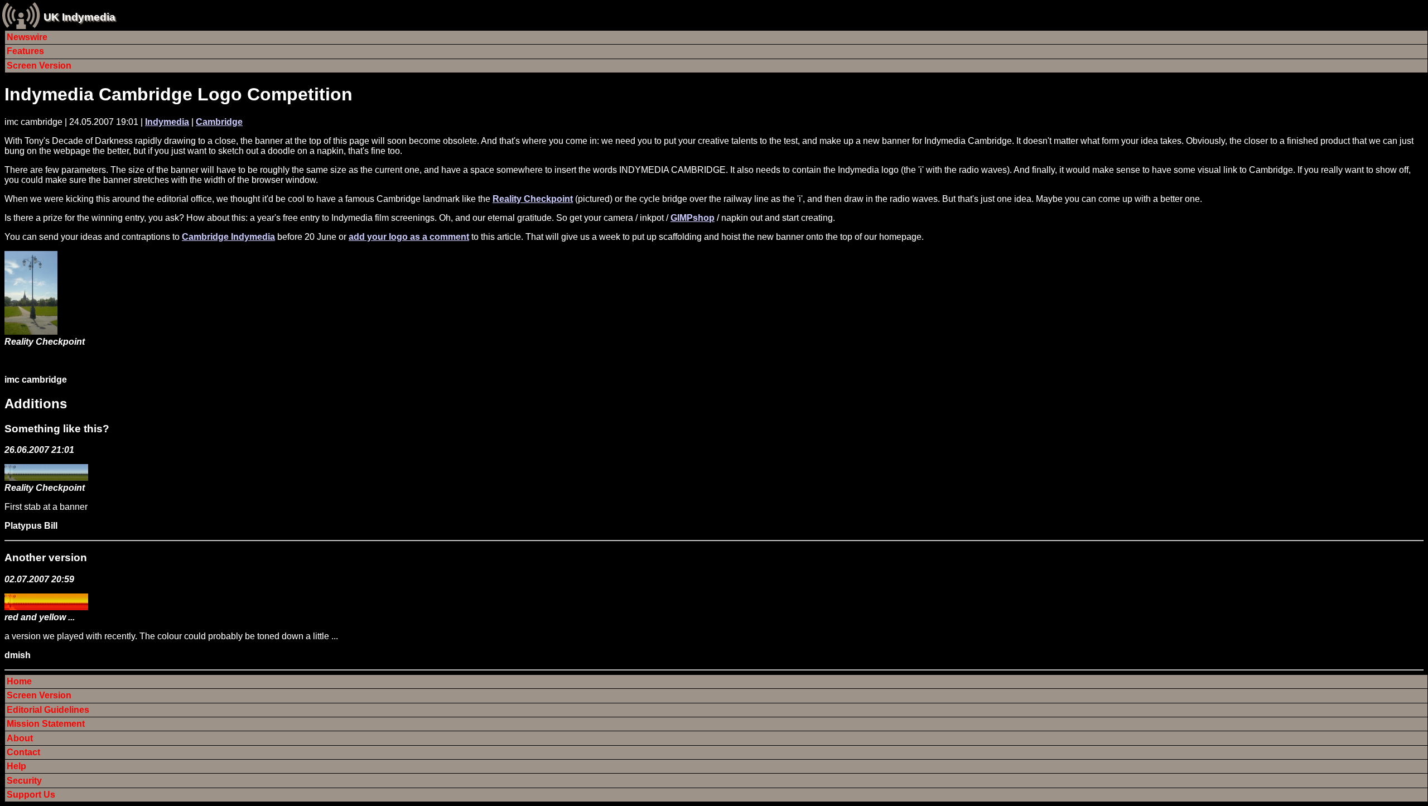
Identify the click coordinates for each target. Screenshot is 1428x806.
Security (24, 780)
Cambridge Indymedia (228, 237)
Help (16, 766)
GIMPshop (692, 218)
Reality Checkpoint (533, 199)
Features (25, 51)
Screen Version (39, 65)
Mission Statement (46, 723)
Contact (23, 752)
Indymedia (167, 122)
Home (19, 681)
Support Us (31, 794)
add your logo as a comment (409, 237)
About (20, 738)
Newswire (27, 37)
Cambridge (219, 122)
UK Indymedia (79, 17)
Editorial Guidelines (48, 710)
